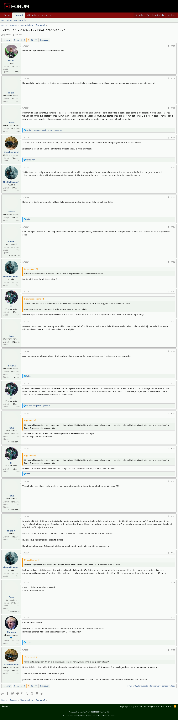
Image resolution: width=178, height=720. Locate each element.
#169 (173, 291)
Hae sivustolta (20, 20)
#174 (173, 448)
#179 (173, 617)
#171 (173, 351)
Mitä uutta (32, 15)
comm (11, 92)
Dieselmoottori (11, 152)
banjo (17, 72)
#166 (173, 197)
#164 (173, 138)
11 (36, 40)
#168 (173, 262)
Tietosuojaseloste (151, 706)
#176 (173, 516)
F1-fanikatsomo (13, 255)
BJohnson (11, 632)
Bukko (11, 60)
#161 (173, 46)
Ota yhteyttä (124, 706)
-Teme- (11, 241)
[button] (38, 15)
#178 (173, 582)
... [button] (18, 40)
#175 (173, 481)
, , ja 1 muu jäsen (44, 130)
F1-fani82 (11, 365)
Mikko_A (11, 530)
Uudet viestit (6, 20)
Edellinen (7, 40)
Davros (11, 211)
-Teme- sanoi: (29, 657)
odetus (11, 122)
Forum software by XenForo (89, 712)
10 (32, 40)
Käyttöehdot (136, 706)
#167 (173, 227)
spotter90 (7, 34)
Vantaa (16, 377)
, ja (38, 406)
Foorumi (18, 15)
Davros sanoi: (29, 269)
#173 (173, 413)
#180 (173, 650)
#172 (173, 383)
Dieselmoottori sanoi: (33, 299)
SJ (11, 306)
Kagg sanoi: (29, 420)
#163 (173, 108)
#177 (173, 553)
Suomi (6, 706)
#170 (173, 321)
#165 (173, 167)
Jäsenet (45, 15)
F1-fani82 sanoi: (30, 560)
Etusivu (6, 15)
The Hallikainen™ (11, 182)
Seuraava (44, 40)
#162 (173, 78)
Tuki (162, 706)
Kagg (11, 336)
